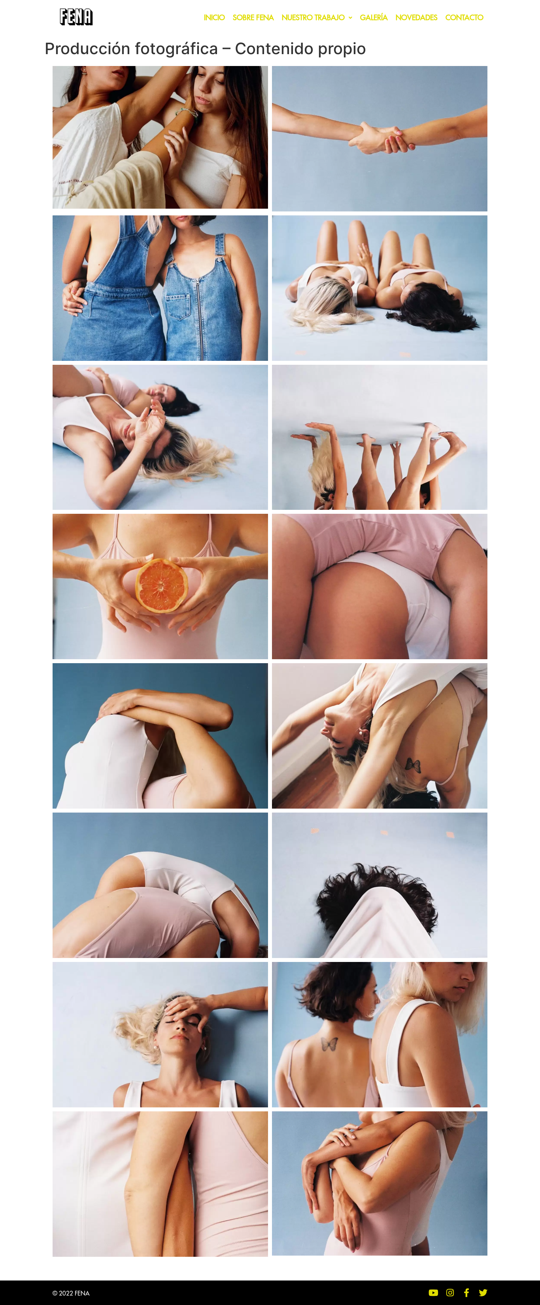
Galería (374, 17)
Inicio (214, 17)
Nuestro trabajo (313, 17)
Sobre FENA (253, 17)
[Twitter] (483, 1292)
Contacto (464, 17)
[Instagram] (450, 1292)
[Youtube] (433, 1292)
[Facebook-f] (466, 1292)
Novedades (417, 17)
